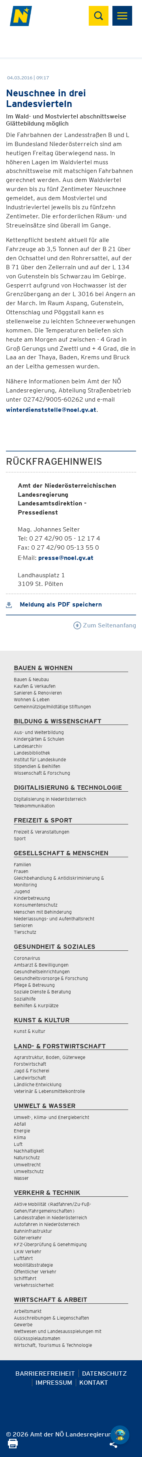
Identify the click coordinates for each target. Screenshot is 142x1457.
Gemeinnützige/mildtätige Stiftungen (52, 707)
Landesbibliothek (32, 753)
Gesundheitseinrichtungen (42, 971)
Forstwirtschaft (30, 1064)
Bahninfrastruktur (33, 1231)
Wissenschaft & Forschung (42, 773)
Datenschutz (104, 1373)
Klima (20, 1137)
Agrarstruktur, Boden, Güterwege (49, 1057)
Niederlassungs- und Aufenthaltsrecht (54, 919)
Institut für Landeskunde (40, 759)
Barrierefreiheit (45, 1373)
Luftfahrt (23, 1258)
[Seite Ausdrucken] (13, 1446)
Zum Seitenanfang (108, 625)
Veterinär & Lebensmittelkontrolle (49, 1091)
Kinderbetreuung (32, 898)
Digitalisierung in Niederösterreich (50, 799)
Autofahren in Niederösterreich (47, 1224)
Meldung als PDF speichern (60, 604)
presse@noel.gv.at (65, 557)
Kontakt (93, 1382)
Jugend (22, 891)
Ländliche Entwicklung (38, 1084)
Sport (20, 838)
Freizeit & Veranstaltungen (41, 832)
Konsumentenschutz (36, 905)
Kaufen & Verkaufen (35, 686)
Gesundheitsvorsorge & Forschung (51, 978)
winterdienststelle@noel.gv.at (51, 409)
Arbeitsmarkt (27, 1311)
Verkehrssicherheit (34, 1285)
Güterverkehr (28, 1238)
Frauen (21, 871)
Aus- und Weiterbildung (39, 732)
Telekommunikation (34, 806)
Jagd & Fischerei (31, 1071)
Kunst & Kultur (29, 1031)
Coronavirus (27, 958)
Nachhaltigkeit (29, 1151)
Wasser (21, 1178)
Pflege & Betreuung (34, 985)
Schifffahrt (25, 1278)
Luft (18, 1144)
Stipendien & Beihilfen (37, 766)
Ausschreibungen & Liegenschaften (51, 1318)
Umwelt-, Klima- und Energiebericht (51, 1117)
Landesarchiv (28, 746)
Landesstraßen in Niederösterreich (50, 1217)
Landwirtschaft (30, 1078)
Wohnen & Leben (32, 699)
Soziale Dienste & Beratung (42, 992)
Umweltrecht (27, 1165)
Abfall (20, 1124)
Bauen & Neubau (31, 679)
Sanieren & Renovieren (38, 693)
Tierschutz (25, 932)
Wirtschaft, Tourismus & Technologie (53, 1345)
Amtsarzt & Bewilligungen (41, 965)
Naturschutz (27, 1157)
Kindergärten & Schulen (39, 739)
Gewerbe (23, 1324)
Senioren (23, 925)
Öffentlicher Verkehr (35, 1272)
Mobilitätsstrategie (33, 1265)
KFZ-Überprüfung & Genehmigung (50, 1244)
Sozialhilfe (25, 999)
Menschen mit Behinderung (43, 912)
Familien (22, 864)
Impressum (54, 1382)
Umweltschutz (29, 1171)
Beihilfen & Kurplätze (36, 1005)
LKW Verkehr (27, 1251)
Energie (22, 1131)
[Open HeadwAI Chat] (119, 1434)
